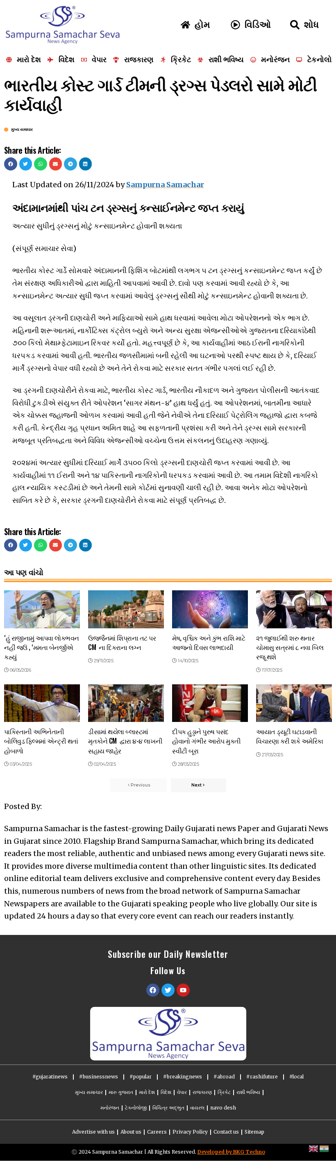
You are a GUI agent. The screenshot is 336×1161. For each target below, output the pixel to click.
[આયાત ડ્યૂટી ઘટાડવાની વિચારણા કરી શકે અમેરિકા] (294, 703)
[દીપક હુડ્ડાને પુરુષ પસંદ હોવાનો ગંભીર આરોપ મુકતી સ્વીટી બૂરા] (210, 703)
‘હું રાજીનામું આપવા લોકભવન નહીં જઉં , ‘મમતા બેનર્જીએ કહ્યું (41, 647)
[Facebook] (152, 990)
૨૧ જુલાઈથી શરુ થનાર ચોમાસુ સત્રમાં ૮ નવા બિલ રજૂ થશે (289, 647)
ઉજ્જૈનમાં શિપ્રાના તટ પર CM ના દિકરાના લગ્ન (122, 642)
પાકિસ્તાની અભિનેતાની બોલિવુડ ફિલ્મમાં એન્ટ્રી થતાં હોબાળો (41, 740)
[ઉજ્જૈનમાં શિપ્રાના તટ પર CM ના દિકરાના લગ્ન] (126, 609)
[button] (10, 163)
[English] (314, 1148)
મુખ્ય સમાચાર (21, 130)
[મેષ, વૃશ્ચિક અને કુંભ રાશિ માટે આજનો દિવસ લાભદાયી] (210, 609)
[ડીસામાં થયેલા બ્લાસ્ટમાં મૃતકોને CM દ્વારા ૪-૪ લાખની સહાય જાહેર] (126, 703)
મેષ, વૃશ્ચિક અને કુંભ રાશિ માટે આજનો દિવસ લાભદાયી (208, 642)
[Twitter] (168, 990)
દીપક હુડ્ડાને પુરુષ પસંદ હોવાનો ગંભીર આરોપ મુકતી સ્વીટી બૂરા (206, 740)
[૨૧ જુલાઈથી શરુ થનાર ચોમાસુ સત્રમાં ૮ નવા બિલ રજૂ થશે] (294, 609)
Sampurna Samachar (165, 184)
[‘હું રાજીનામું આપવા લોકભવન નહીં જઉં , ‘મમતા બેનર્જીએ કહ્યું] (42, 609)
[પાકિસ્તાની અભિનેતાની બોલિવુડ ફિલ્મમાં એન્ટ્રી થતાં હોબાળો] (42, 703)
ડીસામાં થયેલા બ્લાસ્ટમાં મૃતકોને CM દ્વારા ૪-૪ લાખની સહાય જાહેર (125, 740)
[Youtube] (183, 990)
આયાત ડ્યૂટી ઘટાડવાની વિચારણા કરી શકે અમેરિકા (289, 736)
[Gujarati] (324, 1148)
